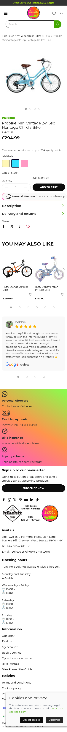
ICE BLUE (7, 155)
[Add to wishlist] (30, 294)
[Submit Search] (57, 24)
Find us (7, 641)
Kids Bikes (8, 36)
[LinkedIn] (32, 500)
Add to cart (49, 187)
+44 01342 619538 (18, 546)
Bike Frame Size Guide (17, 669)
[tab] (11, 307)
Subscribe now (33, 488)
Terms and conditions (16, 682)
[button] (5, 13)
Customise (54, 719)
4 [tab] (40, 110)
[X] (15, 500)
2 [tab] (31, 110)
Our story (8, 635)
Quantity (7, 180)
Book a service (11, 652)
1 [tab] (27, 110)
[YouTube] (26, 500)
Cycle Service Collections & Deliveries (33, 2)
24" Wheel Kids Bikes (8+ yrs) (33, 36)
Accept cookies (31, 719)
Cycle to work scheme (17, 658)
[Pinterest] (20, 500)
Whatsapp (28, 406)
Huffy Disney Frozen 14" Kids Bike (46, 288)
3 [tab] (36, 110)
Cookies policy (11, 688)
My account (10, 647)
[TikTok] (37, 500)
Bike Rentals (10, 664)
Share (5, 221)
